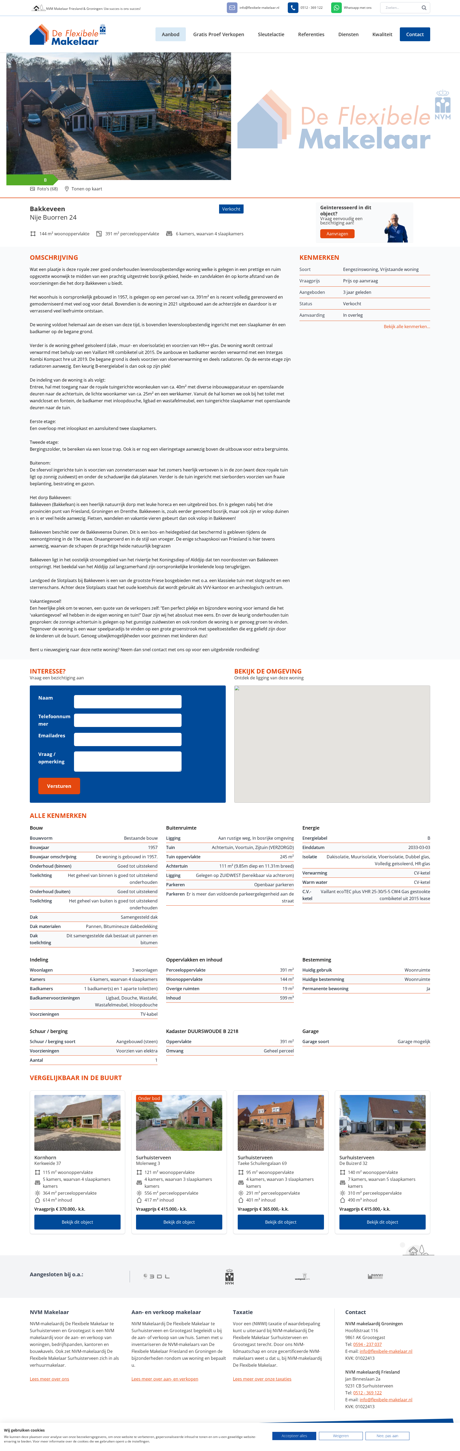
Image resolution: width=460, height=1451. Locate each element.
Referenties (311, 34)
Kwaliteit (382, 34)
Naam (45, 698)
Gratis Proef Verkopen (218, 34)
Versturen (59, 786)
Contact (415, 34)
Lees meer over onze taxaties (262, 1379)
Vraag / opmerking (51, 758)
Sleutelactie (271, 34)
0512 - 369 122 (367, 1393)
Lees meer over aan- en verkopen (165, 1379)
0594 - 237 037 (367, 1344)
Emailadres (51, 735)
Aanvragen (337, 234)
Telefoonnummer (54, 720)
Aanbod (170, 34)
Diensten (348, 34)
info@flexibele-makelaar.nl (386, 1351)
